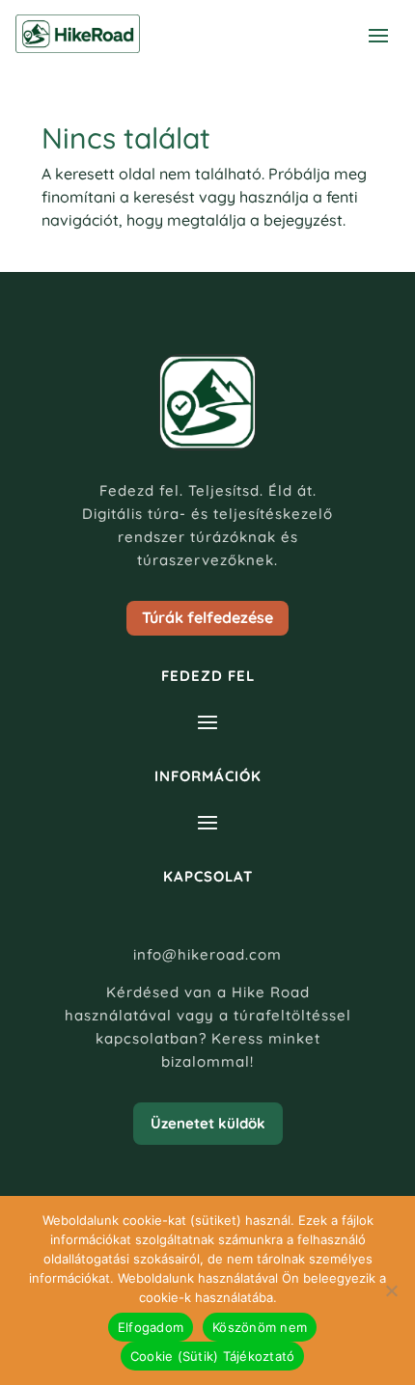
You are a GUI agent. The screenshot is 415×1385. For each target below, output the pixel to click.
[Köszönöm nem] (391, 1290)
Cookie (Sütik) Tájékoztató (212, 1356)
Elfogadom (150, 1327)
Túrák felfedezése (207, 617)
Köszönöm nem (259, 1327)
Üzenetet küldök (208, 1123)
